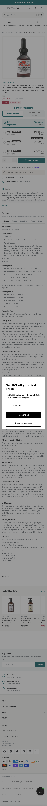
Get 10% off (23, 415)
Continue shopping (23, 423)
